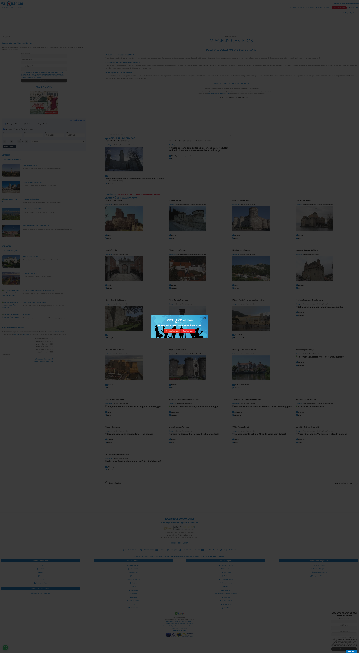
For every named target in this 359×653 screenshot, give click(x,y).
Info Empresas (188, 331)
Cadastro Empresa (172, 331)
